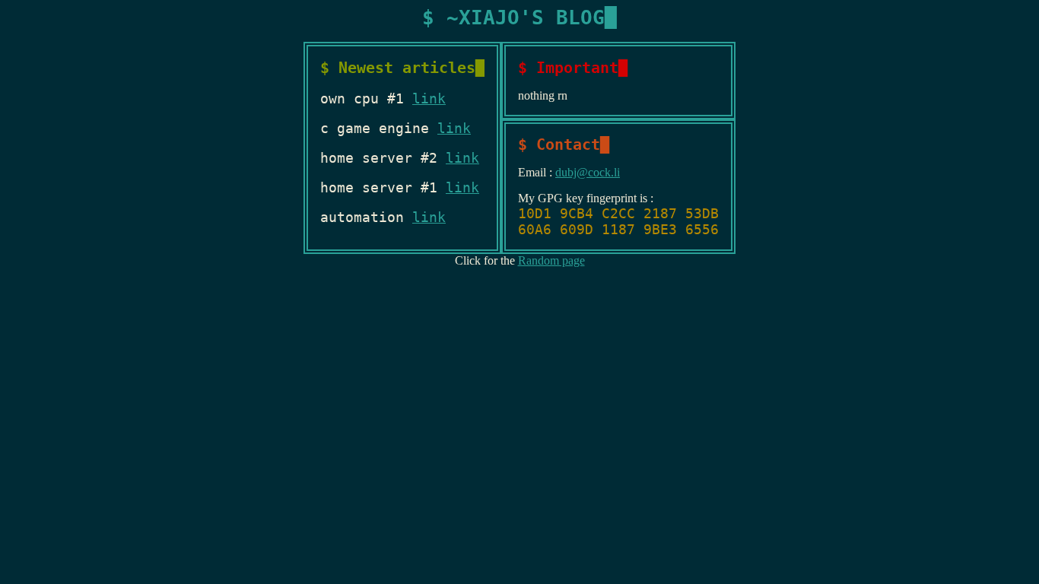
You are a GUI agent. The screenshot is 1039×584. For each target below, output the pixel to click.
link (429, 98)
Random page (551, 260)
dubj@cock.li (587, 172)
